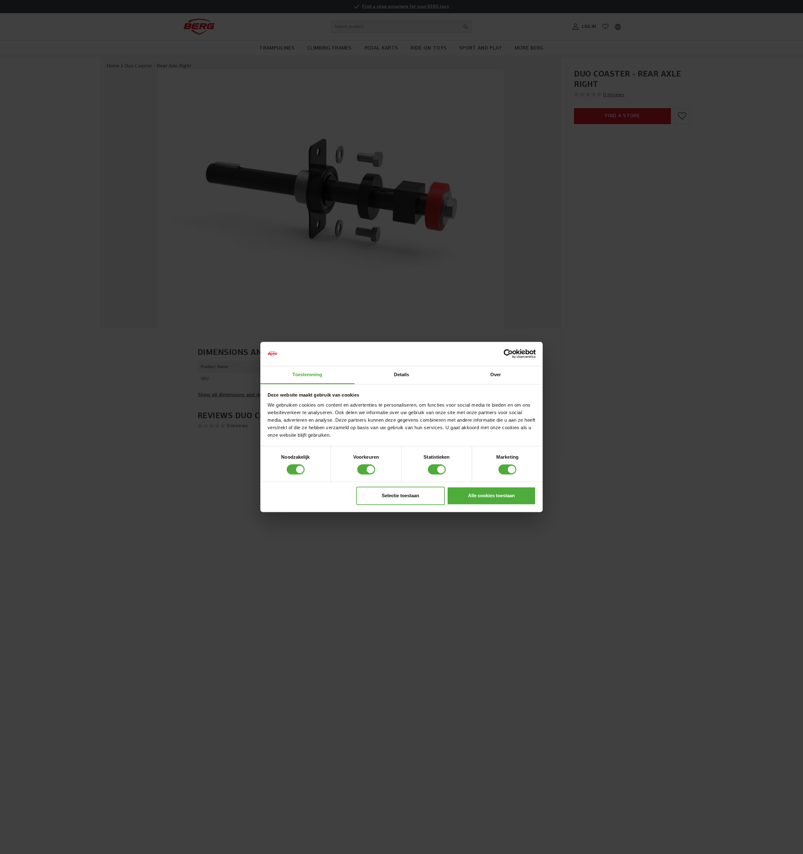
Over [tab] (495, 374)
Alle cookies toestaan (491, 495)
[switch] (366, 470)
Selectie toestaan (400, 495)
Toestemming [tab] (307, 374)
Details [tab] (401, 374)
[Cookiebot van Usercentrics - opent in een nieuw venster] (508, 354)
